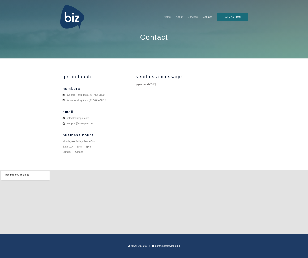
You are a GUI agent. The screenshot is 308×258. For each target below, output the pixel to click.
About (179, 17)
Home (167, 17)
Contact (207, 17)
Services (193, 17)
